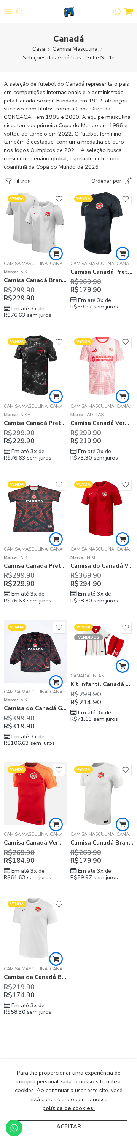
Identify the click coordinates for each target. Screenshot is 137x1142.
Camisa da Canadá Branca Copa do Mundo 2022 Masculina (35, 977)
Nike (25, 272)
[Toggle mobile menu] (9, 11)
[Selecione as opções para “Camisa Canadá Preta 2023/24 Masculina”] (122, 253)
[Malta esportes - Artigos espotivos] (68, 11)
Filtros (22, 181)
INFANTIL (101, 676)
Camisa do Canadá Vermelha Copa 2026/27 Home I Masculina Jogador (101, 566)
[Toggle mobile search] (20, 11)
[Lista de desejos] (59, 199)
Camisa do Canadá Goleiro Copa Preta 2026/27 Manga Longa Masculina (35, 708)
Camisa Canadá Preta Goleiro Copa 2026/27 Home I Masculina (35, 566)
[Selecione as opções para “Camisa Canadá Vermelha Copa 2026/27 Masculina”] (122, 396)
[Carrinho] (128, 11)
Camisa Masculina (75, 49)
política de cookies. (68, 1108)
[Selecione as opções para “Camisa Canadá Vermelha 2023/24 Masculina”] (56, 824)
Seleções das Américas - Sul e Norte (69, 57)
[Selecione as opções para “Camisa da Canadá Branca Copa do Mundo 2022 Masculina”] (56, 959)
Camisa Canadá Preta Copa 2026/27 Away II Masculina (35, 423)
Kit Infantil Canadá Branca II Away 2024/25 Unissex (101, 684)
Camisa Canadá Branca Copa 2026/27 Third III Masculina (35, 280)
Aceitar (68, 1126)
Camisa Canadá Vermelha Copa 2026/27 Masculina (101, 423)
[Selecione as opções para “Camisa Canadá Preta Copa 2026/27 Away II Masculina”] (56, 396)
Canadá (59, 263)
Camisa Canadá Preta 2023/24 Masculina (101, 272)
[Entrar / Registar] (116, 11)
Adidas (95, 415)
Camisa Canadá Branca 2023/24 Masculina (101, 843)
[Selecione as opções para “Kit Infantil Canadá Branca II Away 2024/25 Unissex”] (122, 666)
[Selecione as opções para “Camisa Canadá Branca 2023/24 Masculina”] (122, 824)
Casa (38, 49)
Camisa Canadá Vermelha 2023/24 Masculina (35, 843)
